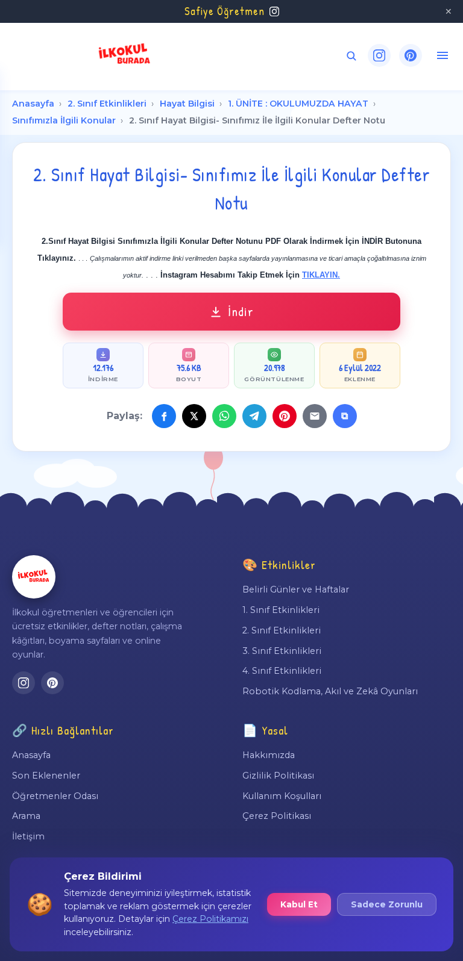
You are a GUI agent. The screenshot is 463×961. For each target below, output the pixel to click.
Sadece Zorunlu (387, 904)
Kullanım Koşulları (281, 796)
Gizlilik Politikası (278, 775)
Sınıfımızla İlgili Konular (64, 120)
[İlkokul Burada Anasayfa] (125, 55)
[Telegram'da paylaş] (254, 416)
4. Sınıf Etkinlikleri (281, 670)
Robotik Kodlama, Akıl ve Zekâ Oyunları (330, 691)
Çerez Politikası (276, 815)
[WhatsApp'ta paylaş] (224, 416)
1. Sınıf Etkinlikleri (281, 610)
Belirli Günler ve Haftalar (295, 589)
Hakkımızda (268, 755)
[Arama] (351, 55)
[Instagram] (379, 55)
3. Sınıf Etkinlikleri (281, 650)
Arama (26, 815)
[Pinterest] (410, 55)
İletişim (28, 836)
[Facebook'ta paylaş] (164, 416)
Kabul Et (299, 904)
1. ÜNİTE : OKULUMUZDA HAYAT (298, 103)
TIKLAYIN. (321, 274)
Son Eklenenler (46, 775)
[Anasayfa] (33, 577)
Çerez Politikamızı (210, 918)
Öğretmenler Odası (55, 796)
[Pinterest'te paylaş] (284, 416)
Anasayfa (33, 103)
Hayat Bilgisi (187, 103)
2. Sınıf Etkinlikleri (107, 103)
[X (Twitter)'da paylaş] (194, 416)
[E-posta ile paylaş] (315, 416)
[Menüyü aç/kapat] (442, 55)
